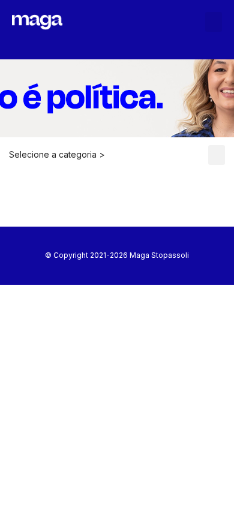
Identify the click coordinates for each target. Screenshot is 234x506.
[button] (213, 22)
